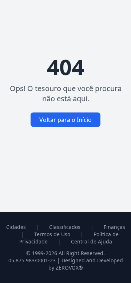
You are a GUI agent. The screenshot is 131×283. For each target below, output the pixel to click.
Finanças (114, 226)
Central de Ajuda (91, 241)
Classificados (64, 226)
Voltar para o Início (65, 120)
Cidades (16, 226)
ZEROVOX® (69, 267)
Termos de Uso (52, 234)
